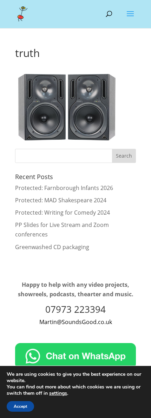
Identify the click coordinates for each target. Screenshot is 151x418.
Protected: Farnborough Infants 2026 (64, 188)
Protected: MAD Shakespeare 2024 (60, 200)
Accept (20, 406)
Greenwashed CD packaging (52, 247)
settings (58, 393)
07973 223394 (75, 309)
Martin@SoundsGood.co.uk (75, 322)
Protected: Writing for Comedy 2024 (62, 212)
